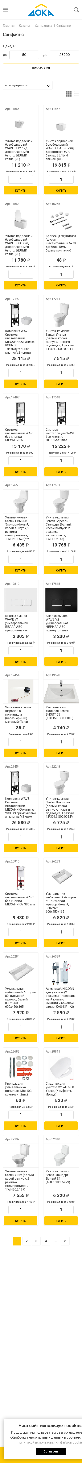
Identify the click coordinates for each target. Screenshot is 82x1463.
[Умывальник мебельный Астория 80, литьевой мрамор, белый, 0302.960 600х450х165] (21, 973)
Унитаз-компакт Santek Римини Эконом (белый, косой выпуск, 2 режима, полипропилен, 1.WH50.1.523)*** (17, 528)
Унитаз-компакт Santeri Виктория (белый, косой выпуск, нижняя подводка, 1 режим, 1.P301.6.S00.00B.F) (60, 807)
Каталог (25, 25)
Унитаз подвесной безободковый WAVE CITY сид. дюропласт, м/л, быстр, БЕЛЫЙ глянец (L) (18, 150)
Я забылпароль (40, 3)
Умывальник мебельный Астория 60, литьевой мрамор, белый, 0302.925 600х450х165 (61, 902)
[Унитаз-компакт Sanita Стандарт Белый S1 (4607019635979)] (61, 1156)
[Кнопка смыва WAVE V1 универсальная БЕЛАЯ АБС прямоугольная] (21, 600)
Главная (8, 25)
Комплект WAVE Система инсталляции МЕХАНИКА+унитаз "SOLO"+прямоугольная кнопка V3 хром (20, 807)
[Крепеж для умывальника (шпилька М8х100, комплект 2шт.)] (21, 1068)
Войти (28, 3)
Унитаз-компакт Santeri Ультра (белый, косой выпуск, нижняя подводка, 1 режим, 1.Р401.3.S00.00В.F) (60, 340)
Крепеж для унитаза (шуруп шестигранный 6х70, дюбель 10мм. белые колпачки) (61, 243)
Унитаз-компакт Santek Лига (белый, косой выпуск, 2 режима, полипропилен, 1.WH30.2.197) (19, 1180)
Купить (20, 190)
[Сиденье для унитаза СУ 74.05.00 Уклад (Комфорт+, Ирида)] (61, 1068)
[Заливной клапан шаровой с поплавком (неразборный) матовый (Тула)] (21, 691)
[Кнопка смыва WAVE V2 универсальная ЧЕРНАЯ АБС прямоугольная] (61, 600)
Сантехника (43, 25)
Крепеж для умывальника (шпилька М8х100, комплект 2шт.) (18, 1089)
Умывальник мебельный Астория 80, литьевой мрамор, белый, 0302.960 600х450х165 (20, 997)
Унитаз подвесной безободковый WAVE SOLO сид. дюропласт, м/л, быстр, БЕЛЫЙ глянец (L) (18, 245)
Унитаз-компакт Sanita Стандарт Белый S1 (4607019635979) (58, 1177)
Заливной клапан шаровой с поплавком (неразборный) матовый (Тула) (18, 714)
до (5, 55)
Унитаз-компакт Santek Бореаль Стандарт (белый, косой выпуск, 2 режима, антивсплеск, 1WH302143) (59, 528)
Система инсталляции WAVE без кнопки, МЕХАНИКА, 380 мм (20, 899)
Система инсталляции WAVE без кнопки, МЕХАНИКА (20, 435)
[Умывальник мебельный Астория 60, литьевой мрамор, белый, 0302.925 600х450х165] (61, 878)
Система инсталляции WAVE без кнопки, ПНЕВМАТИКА (60, 435)
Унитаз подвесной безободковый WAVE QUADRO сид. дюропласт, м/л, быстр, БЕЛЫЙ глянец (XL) (60, 150)
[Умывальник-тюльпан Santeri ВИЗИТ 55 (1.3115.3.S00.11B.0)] (61, 691)
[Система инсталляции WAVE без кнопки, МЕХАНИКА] (21, 414)
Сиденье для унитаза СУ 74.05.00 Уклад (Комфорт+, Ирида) (60, 1089)
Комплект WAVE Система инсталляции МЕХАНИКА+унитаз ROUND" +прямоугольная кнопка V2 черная (20, 341)
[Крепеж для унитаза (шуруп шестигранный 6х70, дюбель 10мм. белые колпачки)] (61, 220)
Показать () (41, 67)
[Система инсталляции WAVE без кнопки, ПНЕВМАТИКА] (61, 414)
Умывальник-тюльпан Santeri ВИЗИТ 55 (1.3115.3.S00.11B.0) (59, 713)
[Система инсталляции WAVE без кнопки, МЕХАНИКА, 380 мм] (21, 878)
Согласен (50, 1451)
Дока (41, 9)
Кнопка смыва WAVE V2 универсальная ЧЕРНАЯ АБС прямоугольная (57, 623)
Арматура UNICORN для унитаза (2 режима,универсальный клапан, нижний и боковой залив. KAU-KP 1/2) (61, 997)
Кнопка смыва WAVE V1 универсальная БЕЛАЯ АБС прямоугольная (16, 623)
